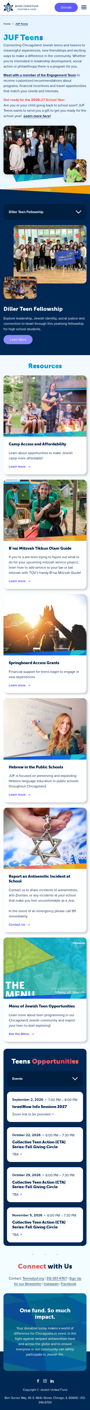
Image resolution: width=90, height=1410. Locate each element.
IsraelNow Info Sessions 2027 (39, 1106)
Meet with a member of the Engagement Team (39, 75)
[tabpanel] (45, 284)
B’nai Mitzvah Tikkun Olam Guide (40, 548)
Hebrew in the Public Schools (36, 767)
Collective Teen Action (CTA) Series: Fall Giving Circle (39, 1144)
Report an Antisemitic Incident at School (39, 879)
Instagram (51, 1283)
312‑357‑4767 (56, 1278)
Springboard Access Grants (34, 662)
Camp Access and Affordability (37, 444)
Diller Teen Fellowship (26, 211)
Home (7, 24)
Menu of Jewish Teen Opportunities (42, 1006)
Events (17, 1078)
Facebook (68, 1283)
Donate (66, 7)
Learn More (18, 339)
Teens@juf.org (33, 1278)
